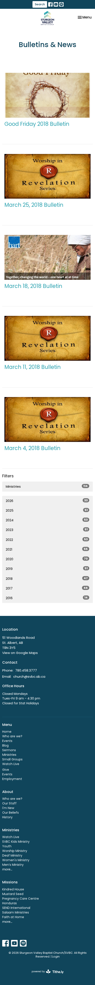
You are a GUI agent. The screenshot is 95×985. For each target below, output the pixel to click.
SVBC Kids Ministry (16, 841)
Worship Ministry (14, 851)
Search (40, 4)
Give (5, 769)
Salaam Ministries (15, 912)
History (7, 817)
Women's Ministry (15, 860)
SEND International (16, 908)
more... (7, 869)
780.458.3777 (26, 670)
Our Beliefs (10, 812)
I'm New (8, 808)
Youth (6, 846)
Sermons (9, 750)
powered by (45, 975)
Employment (12, 779)
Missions (10, 882)
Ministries (47, 486)
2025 (47, 510)
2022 (47, 539)
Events (7, 741)
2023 (47, 529)
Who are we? (12, 736)
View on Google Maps (20, 652)
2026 (47, 500)
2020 (47, 559)
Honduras (9, 903)
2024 (47, 520)
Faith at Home (13, 917)
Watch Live (10, 764)
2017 (47, 588)
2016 (47, 597)
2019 (47, 568)
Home (6, 731)
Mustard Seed (12, 894)
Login (56, 956)
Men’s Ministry (13, 864)
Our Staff (9, 803)
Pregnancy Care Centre (20, 898)
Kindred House (13, 889)
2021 (47, 549)
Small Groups (12, 759)
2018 (47, 578)
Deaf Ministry (12, 855)
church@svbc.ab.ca (29, 676)
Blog (5, 745)
